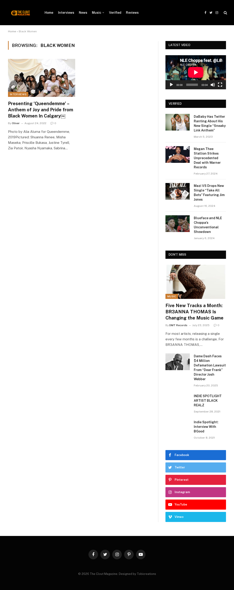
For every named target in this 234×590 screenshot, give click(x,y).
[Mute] (212, 84)
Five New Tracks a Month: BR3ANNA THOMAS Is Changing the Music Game (194, 312)
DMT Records (178, 325)
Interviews (66, 12)
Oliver (16, 123)
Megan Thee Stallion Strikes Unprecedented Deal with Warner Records (207, 158)
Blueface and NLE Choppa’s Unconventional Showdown (208, 225)
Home (49, 12)
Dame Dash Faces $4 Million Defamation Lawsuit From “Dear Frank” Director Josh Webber (210, 367)
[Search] (225, 13)
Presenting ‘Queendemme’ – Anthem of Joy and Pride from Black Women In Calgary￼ (40, 110)
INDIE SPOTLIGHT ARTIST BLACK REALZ (208, 400)
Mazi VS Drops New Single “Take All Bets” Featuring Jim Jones (209, 192)
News (83, 12)
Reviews (132, 12)
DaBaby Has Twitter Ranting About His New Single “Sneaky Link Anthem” (210, 123)
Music (96, 12)
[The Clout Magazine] (20, 12)
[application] (195, 72)
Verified (115, 12)
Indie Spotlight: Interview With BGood (206, 426)
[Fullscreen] (220, 84)
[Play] (171, 84)
